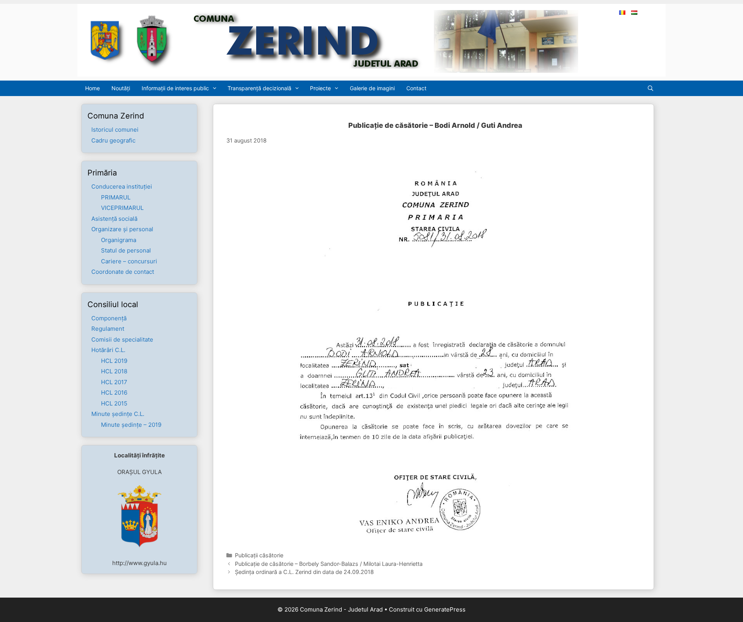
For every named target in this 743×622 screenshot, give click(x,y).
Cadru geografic (113, 140)
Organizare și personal (122, 229)
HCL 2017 (114, 382)
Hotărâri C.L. (108, 350)
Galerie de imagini (372, 88)
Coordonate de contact (122, 271)
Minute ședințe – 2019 (131, 424)
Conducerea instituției (121, 186)
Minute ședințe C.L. (117, 414)
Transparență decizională (259, 88)
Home (92, 88)
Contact (416, 88)
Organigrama (118, 240)
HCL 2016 (114, 392)
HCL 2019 (114, 360)
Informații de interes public (175, 88)
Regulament (107, 328)
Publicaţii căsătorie (259, 555)
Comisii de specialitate (122, 339)
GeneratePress (445, 609)
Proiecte (320, 88)
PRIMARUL (115, 197)
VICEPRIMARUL (122, 207)
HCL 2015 (114, 403)
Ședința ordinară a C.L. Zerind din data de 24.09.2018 (304, 572)
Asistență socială (114, 218)
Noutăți (120, 88)
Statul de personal (126, 250)
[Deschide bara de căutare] (652, 88)
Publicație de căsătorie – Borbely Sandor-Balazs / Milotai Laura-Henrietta (329, 563)
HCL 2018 (114, 371)
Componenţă (109, 318)
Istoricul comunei (115, 129)
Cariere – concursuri (129, 261)
